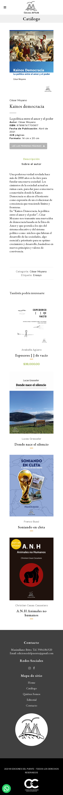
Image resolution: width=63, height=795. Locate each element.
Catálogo (31, 688)
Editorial (31, 699)
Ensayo (37, 275)
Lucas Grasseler (31, 439)
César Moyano (18, 100)
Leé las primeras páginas (26, 146)
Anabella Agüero (32, 350)
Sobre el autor (31, 164)
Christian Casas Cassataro (31, 605)
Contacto (31, 705)
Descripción (31, 159)
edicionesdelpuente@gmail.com (35, 653)
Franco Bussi (31, 521)
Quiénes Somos (31, 694)
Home (31, 682)
